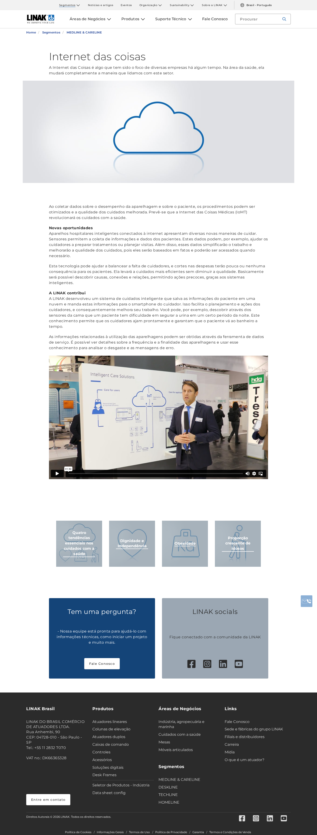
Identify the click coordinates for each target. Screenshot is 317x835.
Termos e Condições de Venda (230, 832)
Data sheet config (109, 793)
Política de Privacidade (171, 832)
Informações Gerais (110, 832)
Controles (101, 752)
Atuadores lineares (109, 721)
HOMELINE (168, 802)
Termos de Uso (139, 832)
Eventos (126, 5)
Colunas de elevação (111, 729)
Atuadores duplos (108, 737)
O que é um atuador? (244, 760)
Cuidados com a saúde (179, 734)
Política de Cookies (78, 832)
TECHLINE (168, 794)
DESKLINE (168, 787)
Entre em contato (48, 800)
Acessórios (102, 760)
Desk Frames (104, 775)
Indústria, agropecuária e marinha (181, 724)
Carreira (232, 744)
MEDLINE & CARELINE (179, 779)
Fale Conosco (102, 664)
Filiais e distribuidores (245, 737)
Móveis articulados (175, 750)
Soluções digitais (107, 767)
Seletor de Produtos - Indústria (120, 785)
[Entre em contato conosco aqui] (306, 601)
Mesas (164, 742)
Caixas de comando (110, 744)
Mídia (230, 752)
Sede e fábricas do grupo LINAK (254, 729)
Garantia (198, 832)
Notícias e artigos (100, 5)
